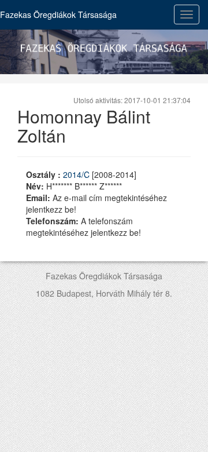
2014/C (77, 174)
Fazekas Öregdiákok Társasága (58, 14)
